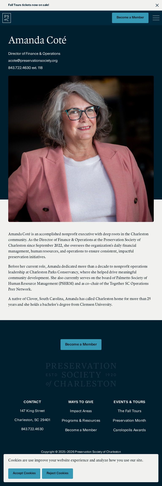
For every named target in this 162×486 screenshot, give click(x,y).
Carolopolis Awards (129, 430)
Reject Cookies (57, 473)
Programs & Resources (81, 421)
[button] (155, 18)
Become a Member (130, 17)
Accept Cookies (24, 473)
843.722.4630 (32, 429)
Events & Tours (129, 402)
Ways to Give (81, 402)
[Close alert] (157, 5)
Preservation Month (129, 421)
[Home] (6, 18)
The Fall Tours (129, 411)
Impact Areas (81, 411)
